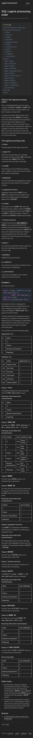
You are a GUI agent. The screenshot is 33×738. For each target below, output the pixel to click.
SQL (8, 724)
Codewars (10, 733)
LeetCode (24, 733)
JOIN (4, 152)
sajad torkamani (9, 2)
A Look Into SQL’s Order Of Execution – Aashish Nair (16, 718)
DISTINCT (6, 255)
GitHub (17, 733)
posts (28, 3)
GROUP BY (7, 178)
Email (30, 733)
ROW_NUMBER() (22, 223)
